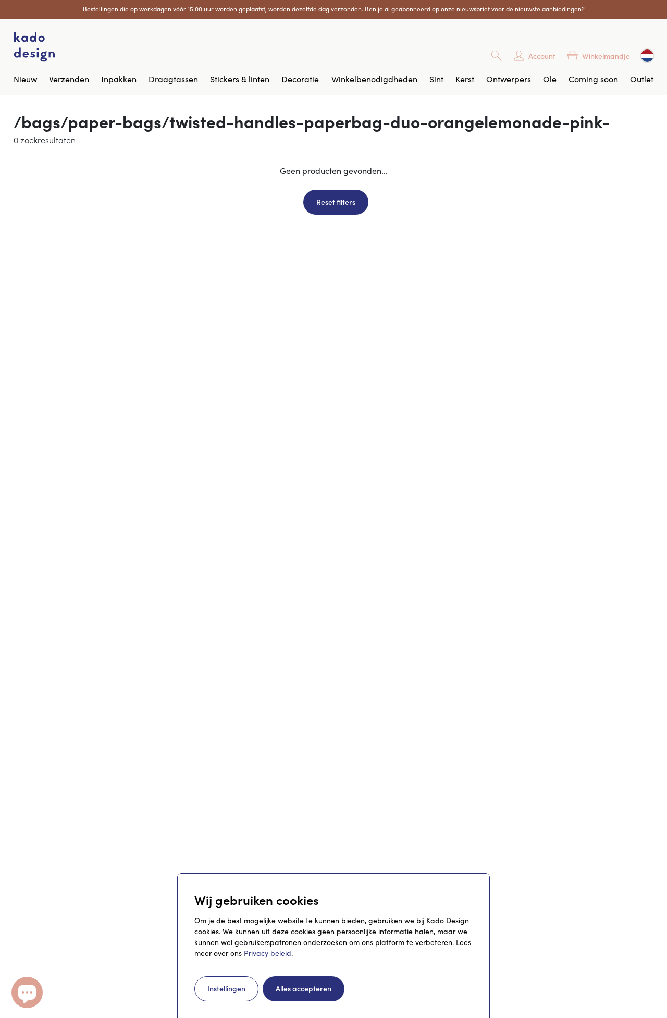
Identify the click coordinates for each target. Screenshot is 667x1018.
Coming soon (593, 78)
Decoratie (300, 78)
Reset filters (335, 201)
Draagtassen (173, 78)
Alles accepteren (303, 988)
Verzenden (69, 78)
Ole (550, 78)
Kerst (464, 78)
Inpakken (119, 78)
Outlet (641, 78)
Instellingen (226, 988)
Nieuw (25, 78)
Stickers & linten (239, 78)
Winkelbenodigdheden (374, 78)
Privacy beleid (267, 953)
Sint (436, 78)
